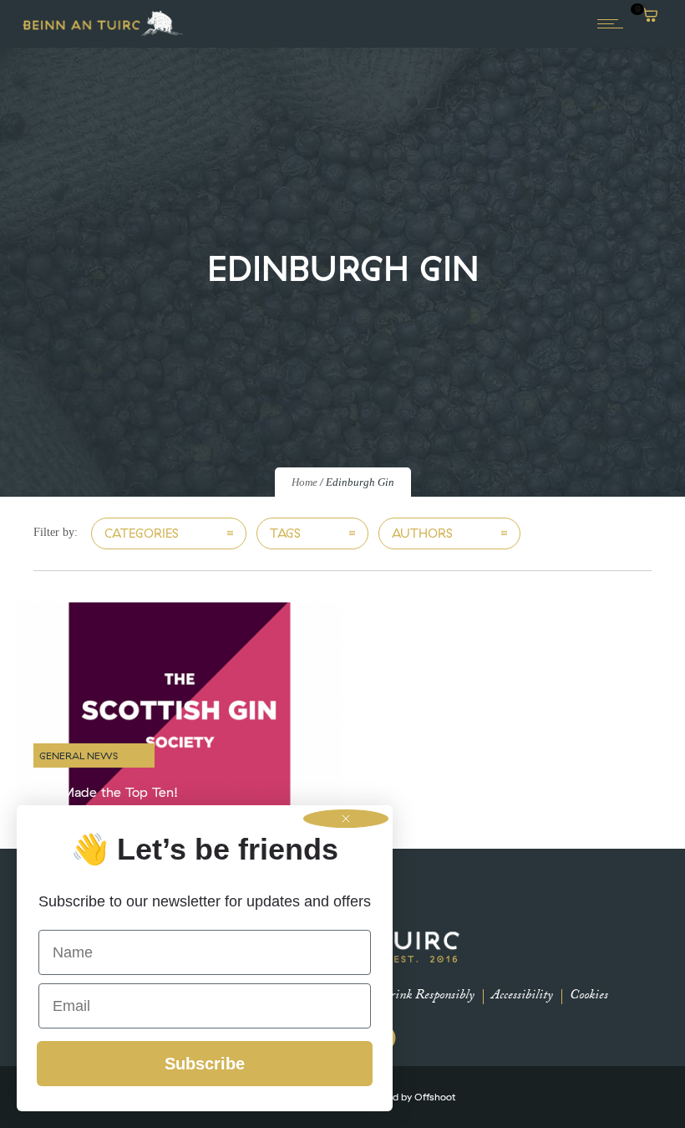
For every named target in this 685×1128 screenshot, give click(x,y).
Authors (422, 533)
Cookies (589, 996)
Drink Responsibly (427, 996)
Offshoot (434, 1096)
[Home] (103, 34)
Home (304, 482)
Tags (285, 533)
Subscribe (205, 1063)
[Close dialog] (345, 818)
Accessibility (522, 996)
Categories (141, 533)
